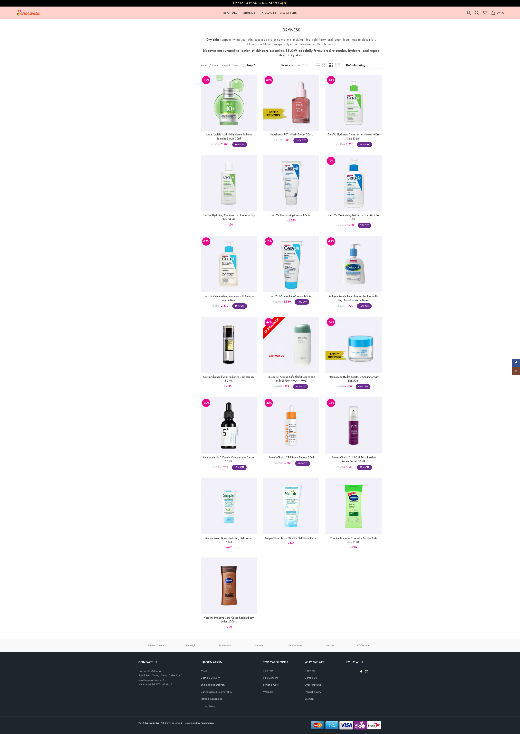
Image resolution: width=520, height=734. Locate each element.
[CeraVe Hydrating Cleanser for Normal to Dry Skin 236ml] (353, 103)
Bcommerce (207, 723)
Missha (330, 645)
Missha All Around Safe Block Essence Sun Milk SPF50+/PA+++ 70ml (291, 379)
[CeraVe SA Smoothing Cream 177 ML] (291, 264)
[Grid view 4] (337, 65)
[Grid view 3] (331, 65)
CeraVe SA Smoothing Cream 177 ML (291, 296)
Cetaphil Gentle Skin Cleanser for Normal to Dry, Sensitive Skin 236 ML (353, 298)
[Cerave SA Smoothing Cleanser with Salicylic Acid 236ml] (229, 264)
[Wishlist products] (485, 13)
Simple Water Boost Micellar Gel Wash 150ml (291, 538)
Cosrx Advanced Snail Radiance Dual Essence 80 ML (229, 379)
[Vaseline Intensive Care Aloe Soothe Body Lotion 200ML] (353, 506)
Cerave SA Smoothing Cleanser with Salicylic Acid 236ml (229, 298)
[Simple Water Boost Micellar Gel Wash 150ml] (291, 506)
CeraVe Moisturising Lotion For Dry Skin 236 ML (353, 217)
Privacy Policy (208, 706)
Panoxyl (190, 645)
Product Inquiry (313, 692)
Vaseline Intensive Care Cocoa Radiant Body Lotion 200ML (229, 619)
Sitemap (309, 698)
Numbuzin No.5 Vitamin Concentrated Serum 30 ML (228, 459)
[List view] (318, 65)
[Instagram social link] (366, 672)
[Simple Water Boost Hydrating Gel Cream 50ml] (229, 506)
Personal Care (271, 684)
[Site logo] (28, 12)
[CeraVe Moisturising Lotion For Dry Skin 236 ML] (353, 183)
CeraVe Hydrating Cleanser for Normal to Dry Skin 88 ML (229, 217)
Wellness (268, 692)
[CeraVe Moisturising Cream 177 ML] (291, 183)
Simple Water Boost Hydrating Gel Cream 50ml (228, 540)
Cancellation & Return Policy (216, 692)
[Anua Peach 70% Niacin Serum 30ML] (291, 103)
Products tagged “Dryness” (227, 65)
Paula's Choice (156, 645)
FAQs (204, 670)
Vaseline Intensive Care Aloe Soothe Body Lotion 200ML (353, 540)
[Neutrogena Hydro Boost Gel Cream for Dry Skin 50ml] (353, 345)
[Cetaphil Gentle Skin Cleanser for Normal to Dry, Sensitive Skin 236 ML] (353, 264)
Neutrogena (295, 645)
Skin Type (268, 670)
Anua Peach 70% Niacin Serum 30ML (291, 134)
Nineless (260, 645)
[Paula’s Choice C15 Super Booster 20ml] (291, 425)
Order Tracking (313, 684)
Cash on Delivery (210, 677)
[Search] (477, 13)
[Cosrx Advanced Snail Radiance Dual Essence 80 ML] (229, 345)
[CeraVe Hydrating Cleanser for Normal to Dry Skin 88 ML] (229, 183)
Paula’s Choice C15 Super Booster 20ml (291, 457)
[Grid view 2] (324, 65)
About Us (310, 670)
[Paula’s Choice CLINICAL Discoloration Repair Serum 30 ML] (353, 425)
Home (204, 65)
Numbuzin (225, 645)
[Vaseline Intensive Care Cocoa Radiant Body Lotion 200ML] (229, 585)
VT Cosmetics (364, 645)
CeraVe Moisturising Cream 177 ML (291, 215)
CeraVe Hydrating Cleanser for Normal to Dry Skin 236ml (354, 136)
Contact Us (311, 677)
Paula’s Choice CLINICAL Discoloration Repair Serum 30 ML (353, 459)
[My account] (469, 13)
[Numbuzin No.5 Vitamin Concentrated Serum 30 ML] (229, 425)
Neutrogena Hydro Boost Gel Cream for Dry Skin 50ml (354, 379)
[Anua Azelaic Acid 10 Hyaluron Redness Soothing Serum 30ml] (229, 103)
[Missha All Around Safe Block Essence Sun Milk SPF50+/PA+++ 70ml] (291, 345)
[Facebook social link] (361, 672)
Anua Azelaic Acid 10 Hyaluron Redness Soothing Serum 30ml (229, 136)
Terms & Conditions (211, 698)
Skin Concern (270, 677)
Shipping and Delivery (213, 684)
